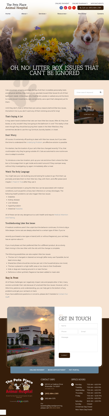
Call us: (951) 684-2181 (91, 8)
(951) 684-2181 (51, 393)
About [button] (23, 14)
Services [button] (42, 14)
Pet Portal (82, 14)
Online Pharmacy (80, 3)
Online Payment (62, 3)
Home (7, 14)
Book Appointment (57, 370)
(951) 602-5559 (54, 408)
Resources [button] (61, 14)
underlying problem (34, 142)
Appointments (97, 3)
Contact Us (89, 114)
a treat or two (17, 182)
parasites (19, 209)
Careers (100, 14)
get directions (49, 388)
